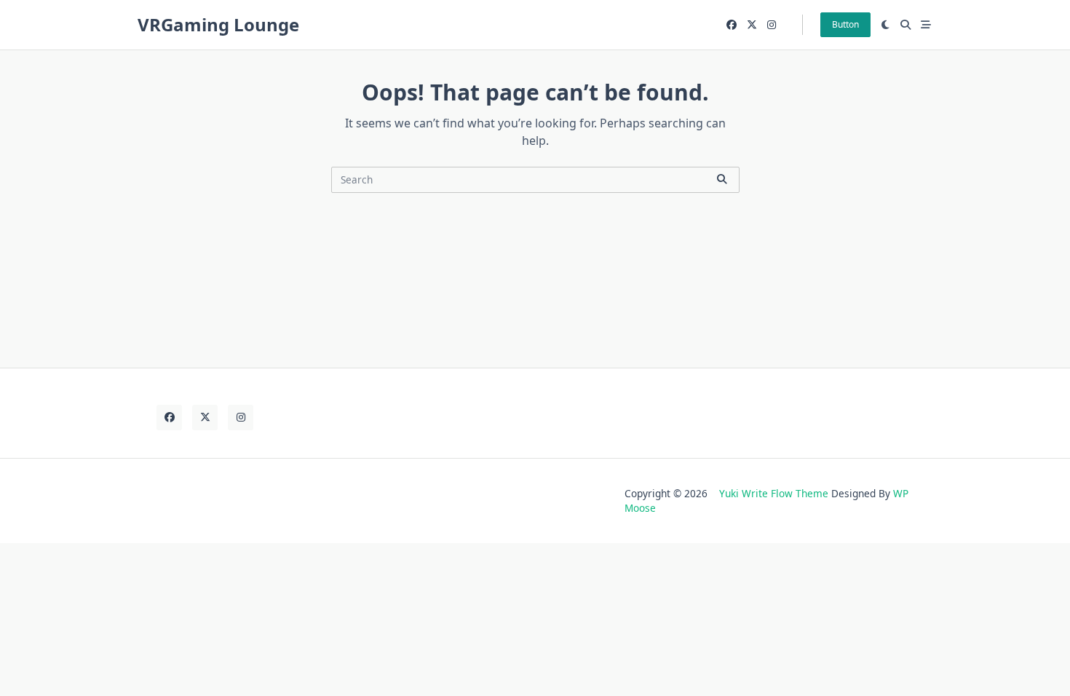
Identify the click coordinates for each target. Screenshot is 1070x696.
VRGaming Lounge (218, 24)
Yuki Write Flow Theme (773, 493)
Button (845, 24)
